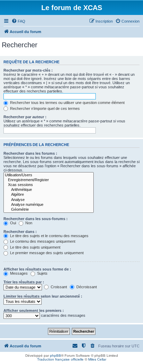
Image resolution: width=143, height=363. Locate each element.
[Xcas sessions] (48, 185)
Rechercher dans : (20, 231)
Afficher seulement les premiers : (33, 310)
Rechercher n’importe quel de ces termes (44, 108)
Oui (12, 223)
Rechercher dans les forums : (30, 153)
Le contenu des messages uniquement (42, 241)
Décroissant (86, 287)
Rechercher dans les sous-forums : (35, 219)
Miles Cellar (97, 359)
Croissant (58, 287)
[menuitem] (18, 21)
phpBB (55, 355)
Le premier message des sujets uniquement (46, 253)
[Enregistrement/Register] (48, 180)
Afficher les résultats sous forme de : (37, 269)
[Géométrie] (48, 209)
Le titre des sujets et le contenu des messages (49, 236)
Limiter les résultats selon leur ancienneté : (42, 296)
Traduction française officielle (60, 359)
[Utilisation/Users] (48, 175)
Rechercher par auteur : (25, 117)
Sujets (42, 273)
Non (28, 223)
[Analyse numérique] (48, 204)
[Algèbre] (48, 194)
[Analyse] (48, 199)
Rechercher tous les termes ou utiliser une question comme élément (67, 102)
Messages (18, 273)
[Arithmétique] (48, 189)
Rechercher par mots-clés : (28, 70)
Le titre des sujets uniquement (34, 247)
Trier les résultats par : (23, 282)
